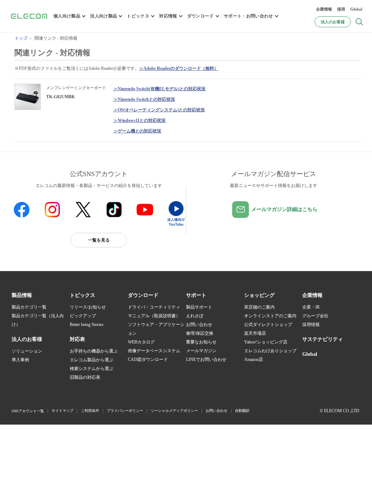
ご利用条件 (90, 411)
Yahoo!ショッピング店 (265, 342)
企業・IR (311, 307)
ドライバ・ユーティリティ (154, 307)
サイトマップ (62, 411)
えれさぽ (194, 315)
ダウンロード (200, 16)
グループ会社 (315, 315)
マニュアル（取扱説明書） (154, 315)
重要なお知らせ (201, 342)
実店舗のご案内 (259, 307)
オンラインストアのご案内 (270, 315)
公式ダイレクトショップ (268, 324)
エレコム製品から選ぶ (91, 359)
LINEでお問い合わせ (206, 359)
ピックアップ (83, 315)
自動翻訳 (242, 411)
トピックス (138, 16)
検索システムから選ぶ (91, 368)
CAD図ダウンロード (148, 359)
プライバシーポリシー (125, 411)
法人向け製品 (103, 16)
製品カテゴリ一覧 (29, 307)
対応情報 (168, 16)
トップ (21, 38)
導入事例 (20, 359)
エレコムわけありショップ (270, 350)
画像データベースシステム (154, 350)
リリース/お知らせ (88, 307)
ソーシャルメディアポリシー (174, 411)
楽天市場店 (255, 333)
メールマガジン (201, 350)
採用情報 (311, 324)
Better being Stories (87, 324)
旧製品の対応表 (85, 377)
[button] (82, 295)
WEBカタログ (141, 342)
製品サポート (199, 307)
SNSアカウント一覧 (28, 411)
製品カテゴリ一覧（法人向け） (38, 320)
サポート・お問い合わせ (248, 16)
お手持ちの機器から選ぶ (94, 351)
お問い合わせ (199, 324)
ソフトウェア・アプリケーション (156, 329)
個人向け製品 (66, 16)
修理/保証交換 (199, 333)
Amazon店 (253, 359)
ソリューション (27, 351)
